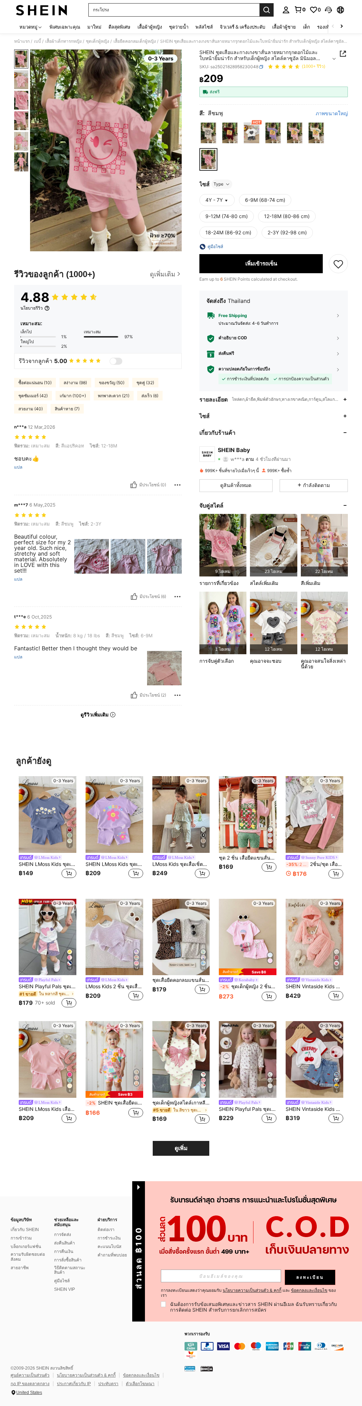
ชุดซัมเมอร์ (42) (33, 395)
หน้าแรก (22, 41)
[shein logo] (41, 10)
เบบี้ (37, 41)
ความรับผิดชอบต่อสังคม (28, 1257)
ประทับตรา (108, 1383)
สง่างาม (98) (75, 382)
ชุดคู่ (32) (145, 382)
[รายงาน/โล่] (177, 485)
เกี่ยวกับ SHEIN (25, 1229)
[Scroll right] (341, 27)
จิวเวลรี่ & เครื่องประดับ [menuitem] (242, 27)
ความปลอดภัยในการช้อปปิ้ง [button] (244, 369)
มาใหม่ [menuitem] (94, 27)
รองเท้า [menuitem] (324, 27)
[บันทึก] (338, 263)
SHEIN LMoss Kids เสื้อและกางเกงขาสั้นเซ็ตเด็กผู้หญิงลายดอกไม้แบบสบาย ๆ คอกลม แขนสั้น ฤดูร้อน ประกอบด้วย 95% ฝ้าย (47, 1109)
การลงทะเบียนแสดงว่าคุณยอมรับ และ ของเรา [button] (248, 1293)
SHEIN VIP (64, 1289)
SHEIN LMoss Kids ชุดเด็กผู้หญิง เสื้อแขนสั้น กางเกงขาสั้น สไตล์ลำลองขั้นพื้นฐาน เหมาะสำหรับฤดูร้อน (47, 864)
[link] (300, 9)
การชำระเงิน (109, 1238)
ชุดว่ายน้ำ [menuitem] (178, 27)
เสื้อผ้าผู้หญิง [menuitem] (150, 27)
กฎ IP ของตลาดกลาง (30, 1383)
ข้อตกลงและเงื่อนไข (141, 1375)
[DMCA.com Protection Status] (206, 1368)
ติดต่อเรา (106, 1229)
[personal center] (286, 10)
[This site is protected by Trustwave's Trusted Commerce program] (190, 1368)
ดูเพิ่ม (181, 1148)
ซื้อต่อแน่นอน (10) (35, 382)
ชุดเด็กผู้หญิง (97, 41)
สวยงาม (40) (30, 408)
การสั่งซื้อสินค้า (68, 1260)
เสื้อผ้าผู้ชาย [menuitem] (284, 27)
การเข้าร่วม (21, 1238)
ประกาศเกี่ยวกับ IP (74, 1383)
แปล (18, 467)
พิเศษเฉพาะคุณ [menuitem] (64, 27)
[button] (328, 10)
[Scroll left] (333, 27)
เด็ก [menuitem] (306, 27)
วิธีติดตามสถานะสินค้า (69, 1270)
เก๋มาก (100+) (73, 395)
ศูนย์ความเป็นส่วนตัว (30, 1375)
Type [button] (218, 184)
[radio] (208, 132)
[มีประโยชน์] (133, 485)
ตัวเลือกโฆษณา (140, 1383)
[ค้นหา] (266, 10)
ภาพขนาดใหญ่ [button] (332, 113)
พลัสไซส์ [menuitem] (204, 27)
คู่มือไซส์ (62, 1280)
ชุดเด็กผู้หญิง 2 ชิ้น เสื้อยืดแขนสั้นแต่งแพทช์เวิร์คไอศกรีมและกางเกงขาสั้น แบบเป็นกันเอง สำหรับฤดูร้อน (248, 986)
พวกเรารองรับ (197, 1334)
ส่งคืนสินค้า (64, 1243)
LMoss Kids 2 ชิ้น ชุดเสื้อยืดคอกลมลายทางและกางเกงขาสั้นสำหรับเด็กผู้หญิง (114, 986)
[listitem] (222, 545)
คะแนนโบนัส (109, 1246)
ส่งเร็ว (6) (149, 395)
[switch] (116, 361)
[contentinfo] (271, 1350)
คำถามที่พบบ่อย (112, 1255)
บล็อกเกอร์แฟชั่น (26, 1246)
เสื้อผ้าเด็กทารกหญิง (63, 41)
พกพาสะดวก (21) (113, 395)
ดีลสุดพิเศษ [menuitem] (119, 27)
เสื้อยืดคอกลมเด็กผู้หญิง (134, 41)
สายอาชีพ (20, 1267)
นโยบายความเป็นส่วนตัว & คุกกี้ (86, 1375)
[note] (247, 971)
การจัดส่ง (62, 1234)
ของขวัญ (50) (111, 382)
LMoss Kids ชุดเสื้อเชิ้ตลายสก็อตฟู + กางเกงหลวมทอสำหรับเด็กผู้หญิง (181, 864)
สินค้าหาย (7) (67, 408)
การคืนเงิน (63, 1251)
